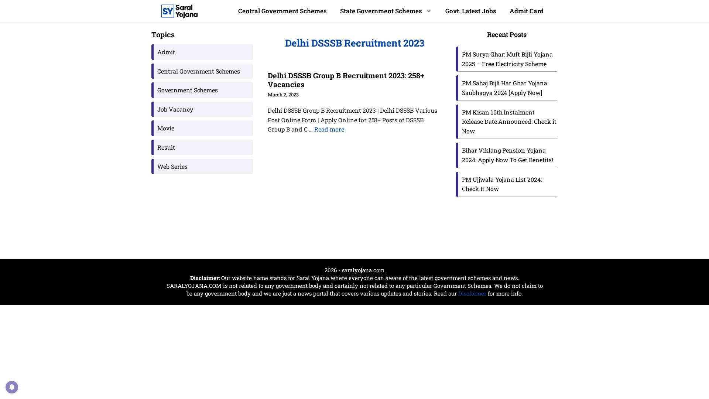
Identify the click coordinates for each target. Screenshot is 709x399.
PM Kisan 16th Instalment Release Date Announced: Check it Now (509, 121)
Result (166, 147)
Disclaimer (472, 293)
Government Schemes (187, 90)
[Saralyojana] (179, 11)
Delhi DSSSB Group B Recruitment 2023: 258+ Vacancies (346, 80)
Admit (166, 52)
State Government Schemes (381, 11)
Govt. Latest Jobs (470, 11)
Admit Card (527, 11)
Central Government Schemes (282, 11)
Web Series (172, 166)
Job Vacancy (175, 109)
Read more (329, 129)
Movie (165, 128)
